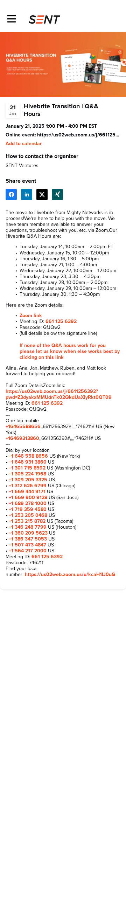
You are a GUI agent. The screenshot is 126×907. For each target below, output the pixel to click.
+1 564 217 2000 (28, 551)
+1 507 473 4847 (27, 545)
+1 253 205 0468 (28, 515)
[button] (24, 144)
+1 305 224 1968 (27, 474)
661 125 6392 (61, 321)
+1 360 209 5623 (28, 533)
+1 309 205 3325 (28, 480)
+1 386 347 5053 (28, 539)
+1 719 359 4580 (28, 509)
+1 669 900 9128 (28, 497)
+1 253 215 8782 (27, 521)
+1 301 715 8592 (27, 468)
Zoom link (31, 315)
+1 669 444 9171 (27, 491)
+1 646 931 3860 (28, 462)
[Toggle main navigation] (11, 19)
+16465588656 (23, 426)
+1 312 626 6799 (28, 485)
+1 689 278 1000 (28, 503)
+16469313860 (22, 438)
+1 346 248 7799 (28, 527)
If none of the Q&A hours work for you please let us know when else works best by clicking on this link (70, 351)
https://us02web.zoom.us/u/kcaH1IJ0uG (70, 574)
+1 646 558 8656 (28, 456)
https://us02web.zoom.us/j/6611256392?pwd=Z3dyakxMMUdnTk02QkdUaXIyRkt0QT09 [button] (78, 135)
